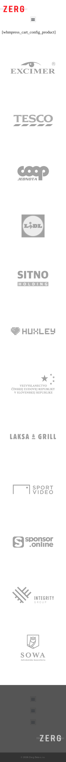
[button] (33, 19)
